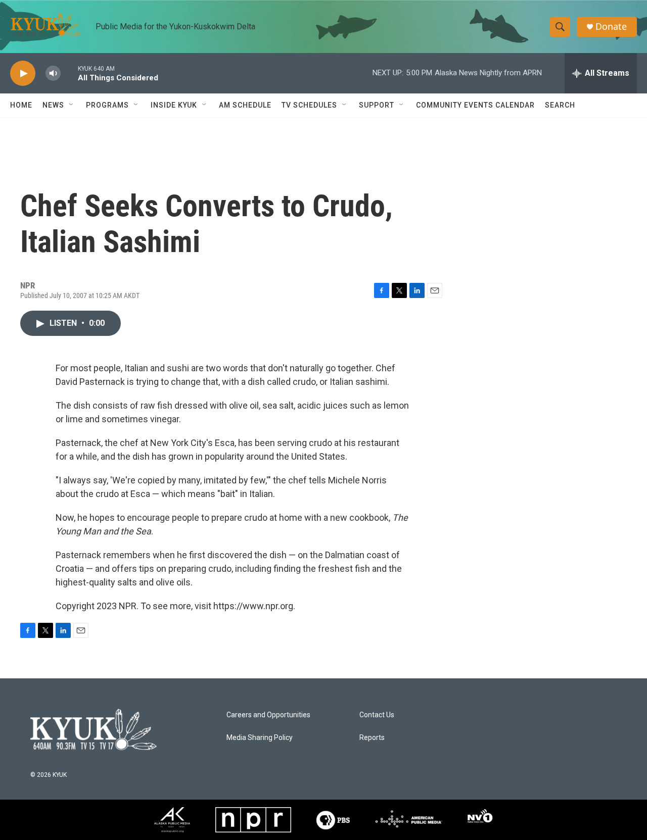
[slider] (69, 73)
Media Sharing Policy (259, 738)
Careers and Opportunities (268, 715)
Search (560, 105)
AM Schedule (245, 105)
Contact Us (376, 715)
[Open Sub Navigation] (72, 105)
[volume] (53, 73)
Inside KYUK (174, 105)
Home (21, 105)
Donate (611, 26)
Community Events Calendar (475, 105)
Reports (372, 738)
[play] (23, 73)
